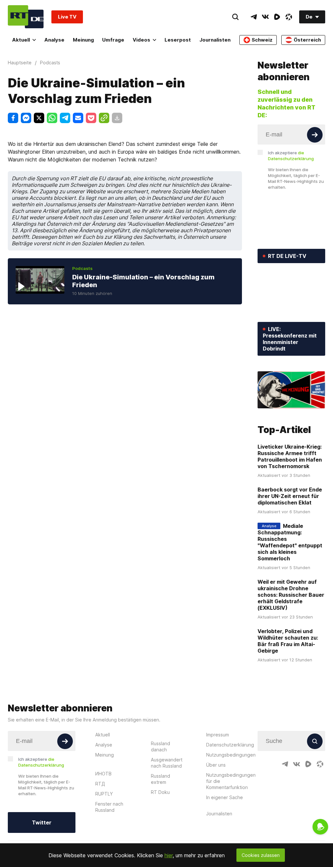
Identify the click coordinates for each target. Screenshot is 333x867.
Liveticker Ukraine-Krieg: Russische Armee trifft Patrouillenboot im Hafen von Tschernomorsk (290, 456)
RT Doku (160, 792)
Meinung (83, 40)
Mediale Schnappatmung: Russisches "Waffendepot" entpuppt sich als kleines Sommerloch (290, 542)
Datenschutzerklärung (230, 744)
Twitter (41, 822)
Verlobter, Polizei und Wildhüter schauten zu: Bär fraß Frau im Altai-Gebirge (288, 641)
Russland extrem (160, 779)
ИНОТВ (103, 773)
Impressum (217, 734)
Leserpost (178, 40)
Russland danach (160, 746)
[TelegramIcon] (253, 17)
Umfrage (113, 40)
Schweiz (262, 40)
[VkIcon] (265, 17)
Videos (141, 40)
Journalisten (215, 40)
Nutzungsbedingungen (231, 755)
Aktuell (21, 40)
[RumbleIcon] (277, 17)
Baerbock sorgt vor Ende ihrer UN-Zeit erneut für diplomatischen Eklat (290, 496)
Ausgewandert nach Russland (166, 763)
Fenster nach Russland (109, 807)
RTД (100, 783)
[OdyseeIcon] (289, 17)
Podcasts (82, 268)
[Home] (26, 16)
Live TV (67, 17)
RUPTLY (104, 794)
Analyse (54, 40)
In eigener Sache (224, 797)
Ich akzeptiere (291, 155)
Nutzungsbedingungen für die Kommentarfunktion (231, 781)
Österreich (307, 40)
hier (169, 855)
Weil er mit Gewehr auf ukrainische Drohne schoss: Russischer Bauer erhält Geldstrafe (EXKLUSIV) (291, 595)
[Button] (315, 135)
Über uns (216, 765)
